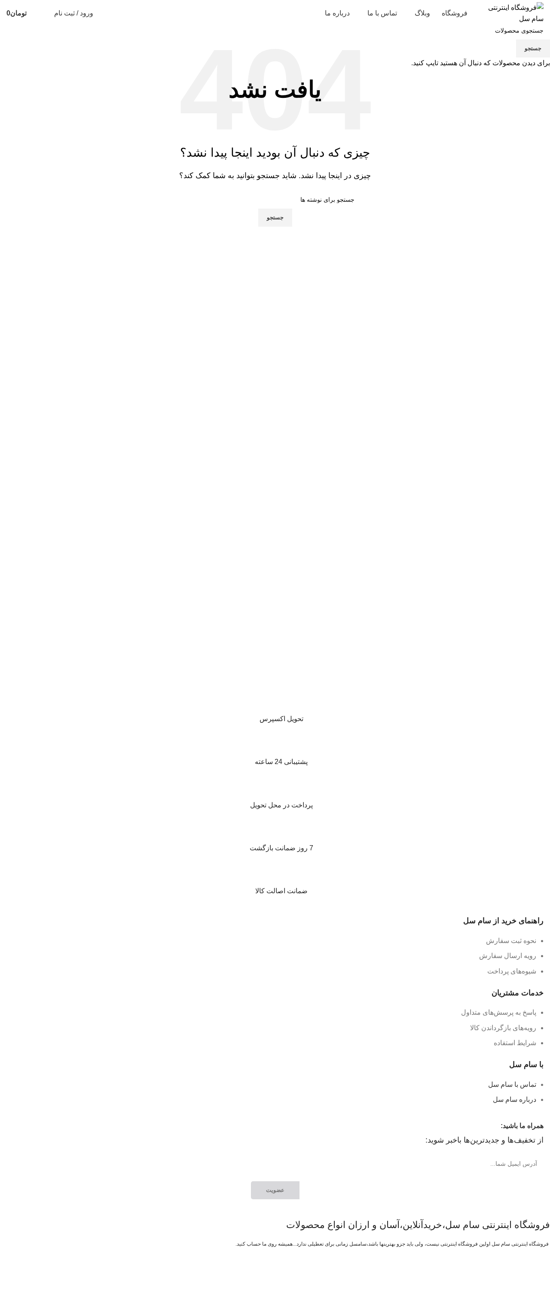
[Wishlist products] (42, 13)
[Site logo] (511, 12)
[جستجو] (105, 13)
